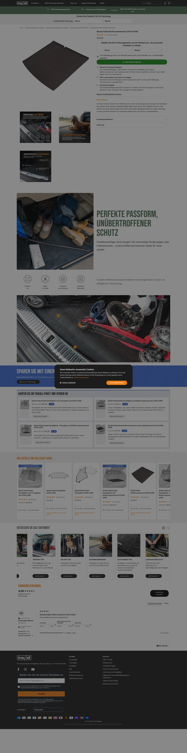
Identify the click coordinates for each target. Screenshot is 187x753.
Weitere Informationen (81, 377)
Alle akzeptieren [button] (116, 383)
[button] (67, 383)
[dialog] (93, 376)
